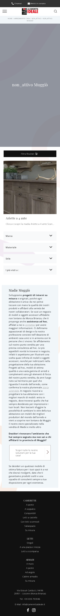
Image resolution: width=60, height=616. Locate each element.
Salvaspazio (30, 526)
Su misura (30, 530)
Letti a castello (30, 517)
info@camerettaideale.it (33, 604)
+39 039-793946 (32, 599)
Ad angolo (30, 572)
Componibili (30, 513)
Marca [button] (9, 235)
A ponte (30, 504)
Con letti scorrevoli (30, 521)
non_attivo (36, 18)
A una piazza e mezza (30, 547)
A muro (30, 563)
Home (10, 18)
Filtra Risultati (28, 153)
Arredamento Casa (22, 18)
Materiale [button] (11, 247)
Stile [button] (8, 258)
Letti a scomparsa (30, 551)
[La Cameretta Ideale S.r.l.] (30, 11)
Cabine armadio (30, 576)
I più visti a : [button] (12, 270)
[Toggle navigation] (5, 11)
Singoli (30, 542)
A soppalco (30, 509)
